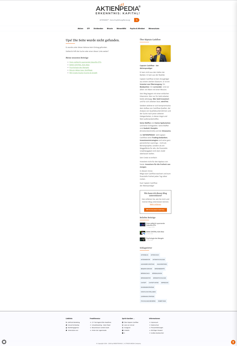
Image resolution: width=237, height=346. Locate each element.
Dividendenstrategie (147, 287)
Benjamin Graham (146, 269)
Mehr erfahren (155, 204)
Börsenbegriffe (160, 269)
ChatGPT (143, 282)
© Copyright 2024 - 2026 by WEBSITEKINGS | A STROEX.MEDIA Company (118, 343)
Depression (164, 282)
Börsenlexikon (157, 273)
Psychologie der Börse (148, 301)
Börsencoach (145, 273)
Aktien (80, 28)
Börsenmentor (146, 278)
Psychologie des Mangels (79, 67)
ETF (88, 28)
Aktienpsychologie (159, 259)
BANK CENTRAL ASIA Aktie (79, 65)
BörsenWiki (121, 28)
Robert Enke (162, 301)
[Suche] (136, 20)
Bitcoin (110, 28)
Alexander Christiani (147, 264)
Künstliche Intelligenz (148, 292)
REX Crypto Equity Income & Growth (83, 73)
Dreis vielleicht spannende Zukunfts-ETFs (85, 62)
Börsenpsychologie (159, 278)
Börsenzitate (154, 28)
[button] (4, 342)
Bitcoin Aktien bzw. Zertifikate (80, 70)
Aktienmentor (145, 259)
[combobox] (116, 20)
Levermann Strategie (147, 296)
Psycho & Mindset (137, 28)
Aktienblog (144, 255)
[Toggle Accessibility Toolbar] (233, 342)
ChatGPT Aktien (153, 282)
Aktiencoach (155, 255)
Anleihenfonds (162, 264)
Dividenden (98, 28)
